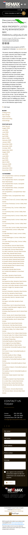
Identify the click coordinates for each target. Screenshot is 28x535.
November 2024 (7, 170)
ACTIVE (19, 9)
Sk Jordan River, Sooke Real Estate (12, 381)
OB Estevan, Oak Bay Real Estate (12, 325)
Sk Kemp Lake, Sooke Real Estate (12, 383)
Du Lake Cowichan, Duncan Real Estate (14, 251)
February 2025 (6, 164)
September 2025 (7, 150)
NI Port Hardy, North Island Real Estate (14, 315)
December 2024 (7, 168)
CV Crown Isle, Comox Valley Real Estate (14, 227)
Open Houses (6, 117)
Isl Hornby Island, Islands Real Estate (13, 259)
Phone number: (8, 453)
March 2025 (5, 162)
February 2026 (6, 140)
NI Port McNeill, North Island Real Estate (14, 317)
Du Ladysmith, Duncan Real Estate (12, 249)
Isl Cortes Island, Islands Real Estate (13, 255)
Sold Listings (5, 120)
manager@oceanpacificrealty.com (15, 419)
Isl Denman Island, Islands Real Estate (13, 257)
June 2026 (5, 132)
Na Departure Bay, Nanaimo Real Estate (14, 281)
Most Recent (6, 126)
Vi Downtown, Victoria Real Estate (12, 389)
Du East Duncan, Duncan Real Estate (13, 247)
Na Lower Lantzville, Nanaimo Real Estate (14, 285)
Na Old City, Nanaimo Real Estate (12, 293)
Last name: (7, 438)
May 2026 (5, 134)
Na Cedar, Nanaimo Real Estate (11, 275)
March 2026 (5, 138)
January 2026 (6, 142)
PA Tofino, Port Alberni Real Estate (12, 337)
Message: (7, 460)
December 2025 (7, 144)
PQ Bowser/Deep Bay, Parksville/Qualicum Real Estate (10, 40)
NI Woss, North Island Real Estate (12, 323)
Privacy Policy (16, 509)
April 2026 (5, 136)
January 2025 (6, 166)
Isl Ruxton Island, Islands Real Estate (13, 263)
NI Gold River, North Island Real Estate (13, 305)
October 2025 (6, 148)
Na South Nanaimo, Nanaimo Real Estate (14, 295)
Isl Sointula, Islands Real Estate (11, 269)
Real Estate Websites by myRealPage (14, 511)
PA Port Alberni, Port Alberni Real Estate (14, 333)
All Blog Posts (6, 113)
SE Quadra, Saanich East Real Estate (13, 379)
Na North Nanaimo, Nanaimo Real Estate (14, 291)
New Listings (6, 115)
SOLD (25, 9)
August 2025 (6, 152)
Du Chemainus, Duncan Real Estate (13, 245)
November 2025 (7, 146)
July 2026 (5, 130)
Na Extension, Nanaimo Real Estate (12, 283)
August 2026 (6, 128)
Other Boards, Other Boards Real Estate (14, 327)
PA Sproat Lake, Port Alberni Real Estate (14, 335)
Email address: (8, 445)
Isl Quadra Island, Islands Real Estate (13, 261)
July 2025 (5, 154)
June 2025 (5, 156)
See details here (21, 49)
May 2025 (5, 158)
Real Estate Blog (7, 119)
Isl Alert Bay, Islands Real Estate (11, 253)
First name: (7, 431)
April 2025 (5, 160)
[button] (4, 426)
